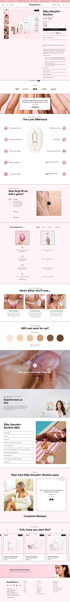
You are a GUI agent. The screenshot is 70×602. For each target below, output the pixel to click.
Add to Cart (54, 29)
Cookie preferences (40, 593)
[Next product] (62, 530)
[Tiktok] (20, 585)
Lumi (62, 50)
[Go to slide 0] (6, 11)
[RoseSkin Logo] (35, 4)
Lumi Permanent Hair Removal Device (58, 57)
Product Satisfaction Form (57, 588)
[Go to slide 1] (6, 16)
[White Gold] (45, 25)
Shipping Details (56, 586)
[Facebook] (11, 585)
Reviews (25, 587)
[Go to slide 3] (6, 26)
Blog (24, 585)
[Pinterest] (17, 585)
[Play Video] (35, 365)
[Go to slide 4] (6, 31)
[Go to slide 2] (6, 21)
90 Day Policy (55, 591)
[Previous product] (8, 530)
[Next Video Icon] (53, 499)
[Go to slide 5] (6, 36)
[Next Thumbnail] (6, 38)
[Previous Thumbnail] (6, 9)
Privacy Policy (39, 587)
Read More (45, 67)
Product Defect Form (56, 590)
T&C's (38, 585)
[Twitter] (14, 585)
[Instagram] (8, 585)
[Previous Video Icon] (50, 499)
